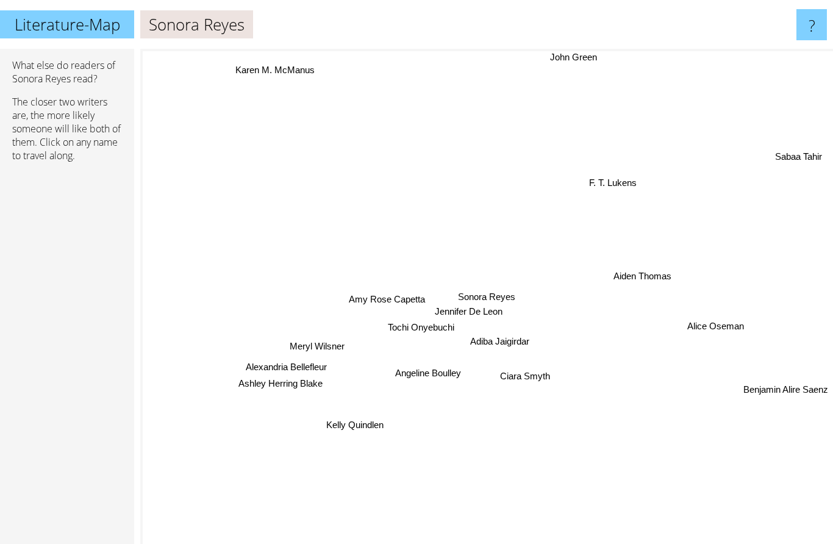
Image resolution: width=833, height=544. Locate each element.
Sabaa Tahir (800, 159)
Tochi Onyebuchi (421, 327)
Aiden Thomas (642, 276)
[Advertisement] (67, 358)
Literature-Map (67, 24)
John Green (578, 57)
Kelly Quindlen (355, 425)
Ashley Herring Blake (280, 384)
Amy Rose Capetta (387, 298)
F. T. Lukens (611, 182)
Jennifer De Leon (468, 311)
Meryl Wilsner (316, 347)
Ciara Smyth (524, 376)
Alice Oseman (715, 325)
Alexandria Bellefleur (286, 368)
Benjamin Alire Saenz (785, 387)
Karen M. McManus (276, 68)
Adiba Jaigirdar (498, 341)
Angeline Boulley (427, 373)
